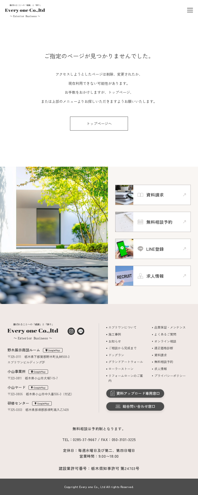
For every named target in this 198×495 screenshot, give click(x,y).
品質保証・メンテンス (170, 327)
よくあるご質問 (165, 334)
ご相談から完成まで (122, 348)
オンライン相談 (165, 341)
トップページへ (99, 123)
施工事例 (114, 334)
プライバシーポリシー (170, 375)
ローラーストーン (121, 368)
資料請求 (160, 355)
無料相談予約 (163, 361)
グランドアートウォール (125, 361)
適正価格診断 (163, 348)
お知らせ (114, 341)
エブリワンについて (122, 327)
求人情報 (160, 368)
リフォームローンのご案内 (125, 378)
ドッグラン (116, 355)
